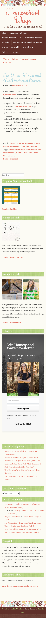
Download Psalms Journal (11, 322)
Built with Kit (23, 424)
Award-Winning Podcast (31, 37)
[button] (23, 379)
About (15, 52)
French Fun (28, 47)
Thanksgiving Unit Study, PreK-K (22, 526)
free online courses (17, 143)
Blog (4, 33)
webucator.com (31, 146)
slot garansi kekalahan (12, 517)
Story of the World (10, 47)
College (5, 52)
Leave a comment (10, 159)
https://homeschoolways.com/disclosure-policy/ (20, 586)
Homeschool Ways (23, 16)
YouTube (5, 42)
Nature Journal (9, 37)
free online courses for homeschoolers (23, 149)
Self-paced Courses (23, 106)
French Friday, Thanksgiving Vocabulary (25, 532)
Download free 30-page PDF (12, 257)
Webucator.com (10, 94)
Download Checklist (9, 209)
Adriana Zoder (10, 504)
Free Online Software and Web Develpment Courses (22, 77)
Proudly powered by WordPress (13, 609)
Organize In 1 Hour (18, 33)
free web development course (14, 146)
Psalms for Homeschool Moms (27, 42)
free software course (32, 143)
